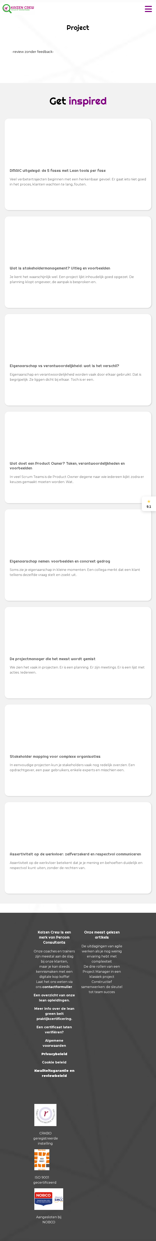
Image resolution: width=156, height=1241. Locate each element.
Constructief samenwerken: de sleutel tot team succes (101, 987)
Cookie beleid (54, 1062)
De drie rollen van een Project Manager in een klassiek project (102, 972)
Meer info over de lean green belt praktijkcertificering (54, 1014)
